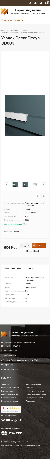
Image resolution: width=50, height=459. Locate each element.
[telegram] (20, 421)
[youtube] (8, 421)
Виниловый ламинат (10, 387)
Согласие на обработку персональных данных (21, 445)
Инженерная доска (9, 401)
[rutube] (12, 421)
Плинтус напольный (34, 398)
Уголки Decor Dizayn (9, 33)
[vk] (3, 421)
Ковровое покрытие (9, 394)
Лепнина (14, 30)
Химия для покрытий (35, 391)
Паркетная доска (8, 398)
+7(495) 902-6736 (9, 350)
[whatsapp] (16, 421)
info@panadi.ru (7, 365)
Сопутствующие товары (36, 394)
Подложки (30, 401)
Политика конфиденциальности (14, 442)
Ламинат (5, 384)
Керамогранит (7, 391)
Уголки (24, 30)
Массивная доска (33, 384)
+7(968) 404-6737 (9, 355)
